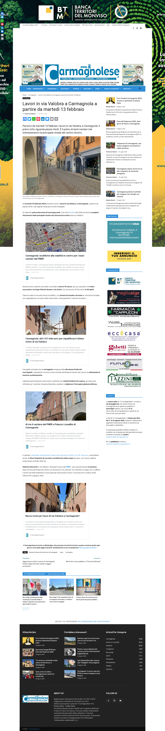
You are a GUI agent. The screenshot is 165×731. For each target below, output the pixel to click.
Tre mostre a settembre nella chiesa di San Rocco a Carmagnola (46, 663)
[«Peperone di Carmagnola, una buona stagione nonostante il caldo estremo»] (110, 145)
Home (29, 89)
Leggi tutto (35, 272)
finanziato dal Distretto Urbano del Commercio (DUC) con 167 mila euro (60, 455)
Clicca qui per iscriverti (88, 548)
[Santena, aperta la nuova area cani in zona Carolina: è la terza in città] (70, 641)
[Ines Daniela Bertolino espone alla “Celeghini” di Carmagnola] (70, 663)
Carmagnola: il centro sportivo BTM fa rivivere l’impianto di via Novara (88, 673)
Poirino (76, 89)
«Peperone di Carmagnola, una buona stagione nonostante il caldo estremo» (129, 145)
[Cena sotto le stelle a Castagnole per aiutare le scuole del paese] (28, 674)
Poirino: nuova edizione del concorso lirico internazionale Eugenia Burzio (88, 651)
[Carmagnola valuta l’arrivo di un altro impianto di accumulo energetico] (110, 171)
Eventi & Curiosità (111, 89)
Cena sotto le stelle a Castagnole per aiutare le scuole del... (45, 674)
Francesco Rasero (30, 114)
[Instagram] (137, 28)
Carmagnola (38, 89)
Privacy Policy (59, 706)
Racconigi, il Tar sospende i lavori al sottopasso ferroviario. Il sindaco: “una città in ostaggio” (61, 599)
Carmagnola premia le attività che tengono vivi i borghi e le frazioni (129, 194)
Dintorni (87, 89)
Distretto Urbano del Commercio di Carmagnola (43, 552)
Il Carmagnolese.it (34, 729)
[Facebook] (133, 28)
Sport (97, 89)
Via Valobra (69, 552)
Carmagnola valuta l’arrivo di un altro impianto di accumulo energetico (129, 171)
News (108, 25)
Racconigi (65, 89)
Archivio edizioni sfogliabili (72, 25)
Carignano (51, 89)
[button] (139, 89)
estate (72, 212)
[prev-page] (24, 608)
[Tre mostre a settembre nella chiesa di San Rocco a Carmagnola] (28, 663)
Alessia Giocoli (110, 106)
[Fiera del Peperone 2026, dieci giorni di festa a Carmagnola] (110, 123)
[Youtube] (140, 28)
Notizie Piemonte (100, 25)
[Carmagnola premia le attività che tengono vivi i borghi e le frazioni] (110, 194)
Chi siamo (44, 25)
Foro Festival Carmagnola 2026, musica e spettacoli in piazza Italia (129, 100)
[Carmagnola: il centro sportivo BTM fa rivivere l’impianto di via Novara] (70, 674)
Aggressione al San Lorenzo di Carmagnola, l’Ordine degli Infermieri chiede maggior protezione (39, 563)
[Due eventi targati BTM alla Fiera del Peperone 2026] (28, 652)
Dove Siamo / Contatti (56, 25)
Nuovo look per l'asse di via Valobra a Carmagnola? (52, 516)
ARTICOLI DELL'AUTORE (56, 574)
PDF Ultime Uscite (87, 25)
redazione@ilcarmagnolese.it (117, 437)
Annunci (126, 89)
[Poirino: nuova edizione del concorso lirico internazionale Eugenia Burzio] (70, 652)
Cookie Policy (70, 706)
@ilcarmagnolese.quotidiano (94, 621)
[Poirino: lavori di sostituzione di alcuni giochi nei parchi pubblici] (88, 587)
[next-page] (27, 608)
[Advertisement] (82, 46)
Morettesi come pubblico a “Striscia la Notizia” (83, 561)
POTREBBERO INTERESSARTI (34, 574)
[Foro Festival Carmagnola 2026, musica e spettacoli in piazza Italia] (110, 100)
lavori (61, 552)
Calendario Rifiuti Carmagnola (120, 25)
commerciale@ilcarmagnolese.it (118, 444)
